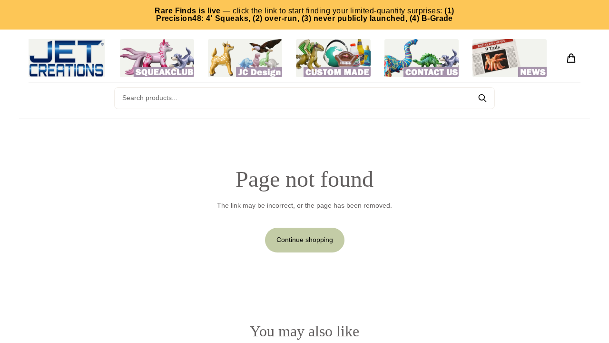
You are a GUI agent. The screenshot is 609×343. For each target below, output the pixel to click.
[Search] (482, 98)
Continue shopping (304, 239)
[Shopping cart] (571, 58)
